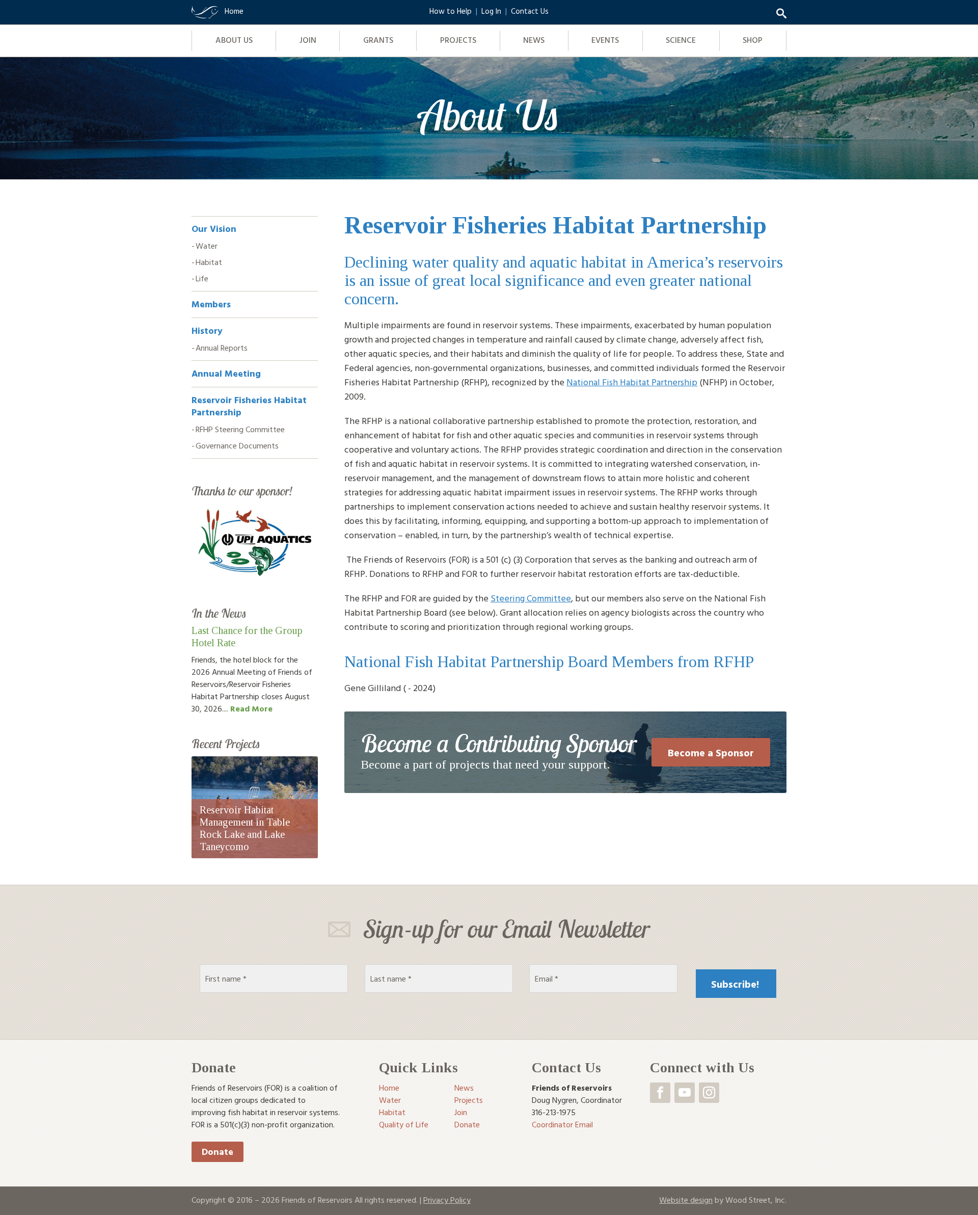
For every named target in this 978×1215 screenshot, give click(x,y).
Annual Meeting (226, 373)
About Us (234, 40)
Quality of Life (403, 1124)
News (534, 40)
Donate (217, 1151)
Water (207, 246)
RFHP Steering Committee (240, 429)
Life (202, 278)
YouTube (684, 1092)
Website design (686, 1200)
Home (389, 1087)
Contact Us (530, 11)
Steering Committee (531, 598)
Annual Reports (222, 347)
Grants (378, 40)
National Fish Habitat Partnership (631, 382)
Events (605, 40)
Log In (491, 11)
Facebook (660, 1092)
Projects (458, 40)
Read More (251, 708)
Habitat (209, 262)
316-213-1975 (554, 1112)
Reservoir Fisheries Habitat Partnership (249, 406)
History (207, 330)
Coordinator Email (562, 1124)
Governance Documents (237, 445)
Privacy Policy (447, 1200)
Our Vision (214, 228)
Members (211, 304)
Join (308, 40)
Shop (753, 40)
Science (681, 40)
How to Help (450, 11)
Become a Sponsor (711, 752)
